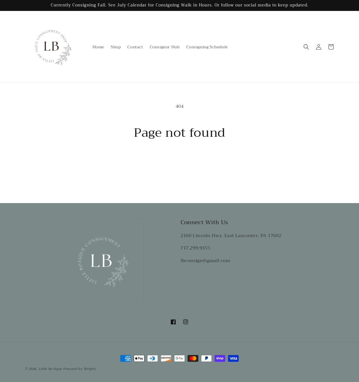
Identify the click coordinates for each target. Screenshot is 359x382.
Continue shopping (179, 161)
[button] (306, 47)
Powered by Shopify (79, 369)
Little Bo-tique (51, 369)
